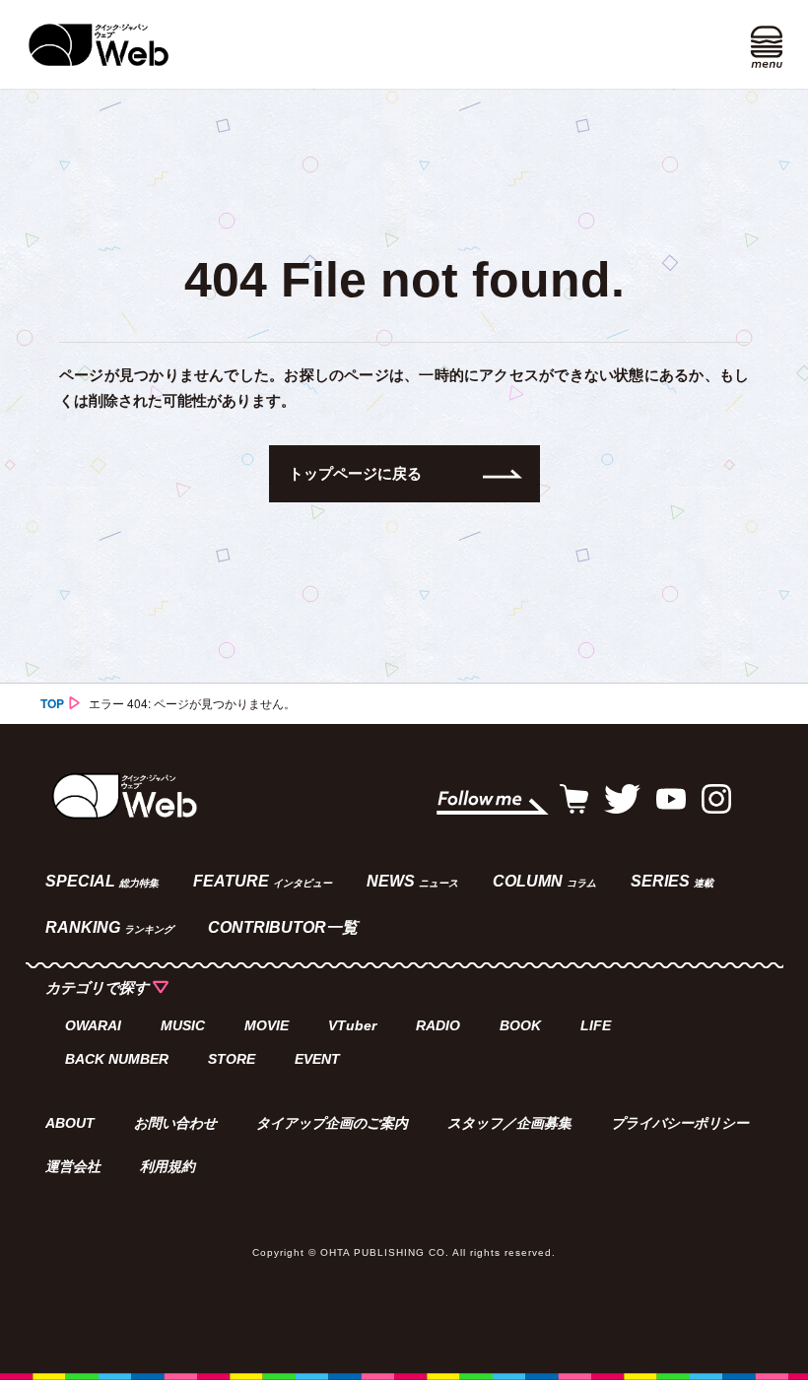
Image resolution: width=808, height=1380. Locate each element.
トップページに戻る (355, 473)
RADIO (438, 1025)
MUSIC (183, 1025)
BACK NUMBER (116, 1059)
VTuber (352, 1025)
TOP (52, 703)
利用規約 (167, 1166)
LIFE (595, 1025)
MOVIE (266, 1025)
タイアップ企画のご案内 (332, 1123)
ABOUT (70, 1123)
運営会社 (73, 1166)
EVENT (317, 1059)
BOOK (520, 1025)
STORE (231, 1059)
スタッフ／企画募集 (509, 1123)
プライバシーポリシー (680, 1123)
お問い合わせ (175, 1123)
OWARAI (93, 1025)
